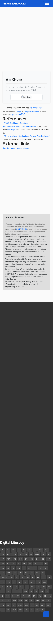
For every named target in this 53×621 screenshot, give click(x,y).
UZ (32, 573)
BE (32, 559)
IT (34, 550)
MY (25, 582)
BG (20, 559)
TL (3, 610)
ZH (43, 554)
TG (3, 582)
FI (33, 577)
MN (20, 600)
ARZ (40, 550)
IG (36, 591)
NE (26, 600)
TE (8, 610)
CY (48, 559)
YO (37, 610)
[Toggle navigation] (46, 3)
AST (8, 559)
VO (20, 610)
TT (43, 577)
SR (22, 577)
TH (49, 577)
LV (29, 568)
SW (48, 605)
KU (34, 596)
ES (24, 550)
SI (31, 605)
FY (3, 591)
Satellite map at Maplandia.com (16, 148)
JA (3, 554)
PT (8, 554)
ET (8, 563)
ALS (38, 582)
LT (35, 568)
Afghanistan (15, 114)
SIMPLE (4, 577)
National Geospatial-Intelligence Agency (20, 126)
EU (24, 563)
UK (26, 554)
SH (28, 577)
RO (43, 573)
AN (3, 587)
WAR (37, 554)
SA (14, 605)
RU (49, 554)
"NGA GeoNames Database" (16, 123)
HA (25, 591)
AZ (15, 559)
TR (8, 582)
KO (41, 563)
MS (3, 573)
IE (2, 596)
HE (13, 568)
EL (14, 563)
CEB (14, 554)
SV (20, 554)
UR (14, 582)
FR (29, 550)
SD (37, 605)
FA (30, 563)
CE (26, 573)
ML (9, 600)
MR (14, 600)
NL (46, 550)
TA (38, 577)
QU (8, 605)
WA (26, 610)
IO (31, 591)
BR (32, 587)
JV (18, 596)
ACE (31, 582)
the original (12, 129)
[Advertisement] (26, 35)
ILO (41, 591)
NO (15, 573)
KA (18, 568)
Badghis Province (31, 111)
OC (31, 600)
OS (7, 596)
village (18, 111)
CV (38, 587)
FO (49, 587)
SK (12, 577)
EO (19, 563)
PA (49, 600)
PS (3, 605)
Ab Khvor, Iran (36, 108)
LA (24, 568)
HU (40, 568)
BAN (9, 587)
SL (17, 577)
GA (8, 591)
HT (29, 596)
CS (43, 559)
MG (3, 600)
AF (3, 559)
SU (42, 605)
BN (26, 559)
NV (44, 587)
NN (21, 573)
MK (46, 568)
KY (40, 596)
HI (46, 563)
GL (35, 563)
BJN (15, 587)
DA (3, 563)
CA (37, 559)
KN (23, 596)
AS (43, 600)
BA (21, 587)
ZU (43, 610)
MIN (8, 573)
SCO (20, 605)
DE (13, 550)
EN (19, 550)
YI (32, 610)
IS (12, 596)
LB (45, 596)
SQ (26, 605)
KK (37, 573)
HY (20, 582)
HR (3, 568)
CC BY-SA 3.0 (21, 229)
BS (27, 587)
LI (50, 596)
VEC (14, 610)
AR (8, 550)
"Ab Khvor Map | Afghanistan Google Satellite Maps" (27, 136)
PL (3, 550)
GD (14, 591)
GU (20, 591)
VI (31, 554)
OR (37, 600)
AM (44, 582)
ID (8, 568)
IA (47, 591)
